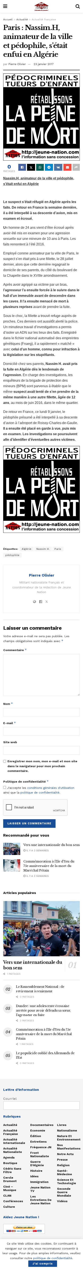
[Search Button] (78, 6)
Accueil (8, 19)
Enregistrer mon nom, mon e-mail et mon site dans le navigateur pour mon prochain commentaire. (42, 766)
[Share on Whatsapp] (40, 167)
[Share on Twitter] (31, 167)
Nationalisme (67, 1130)
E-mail (9, 723)
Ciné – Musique (9, 1188)
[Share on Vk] (58, 167)
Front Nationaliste (39, 1154)
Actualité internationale (14, 1141)
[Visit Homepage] (41, 6)
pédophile (12, 555)
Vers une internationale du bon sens (51, 845)
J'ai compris (43, 1263)
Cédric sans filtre (12, 1170)
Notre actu (65, 1154)
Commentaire (15, 650)
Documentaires (41, 1125)
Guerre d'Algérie (37, 1163)
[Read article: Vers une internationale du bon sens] (11, 849)
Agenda (8, 1157)
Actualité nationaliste (12, 1150)
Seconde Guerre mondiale (64, 1192)
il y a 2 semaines (37, 850)
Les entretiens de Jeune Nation (41, 1200)
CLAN (7, 1195)
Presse (62, 1159)
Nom (8, 704)
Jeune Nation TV (40, 1189)
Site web (10, 742)
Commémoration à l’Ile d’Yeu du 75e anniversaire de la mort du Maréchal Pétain (48, 865)
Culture (9, 1206)
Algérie (26, 548)
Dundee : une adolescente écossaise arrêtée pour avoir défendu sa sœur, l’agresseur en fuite (43, 1010)
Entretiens (38, 1141)
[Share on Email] (67, 167)
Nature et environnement (68, 1137)
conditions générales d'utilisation (50, 787)
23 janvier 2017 (44, 64)
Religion (63, 1165)
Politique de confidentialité (26, 781)
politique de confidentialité (39, 792)
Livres (61, 1125)
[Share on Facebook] (22, 167)
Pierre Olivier (17, 64)
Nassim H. (43, 548)
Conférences (13, 1201)
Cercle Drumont (10, 1179)
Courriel (10, 1099)
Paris (57, 548)
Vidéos (62, 1201)
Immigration (39, 1182)
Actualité (22, 19)
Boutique (10, 1163)
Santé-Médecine (64, 1172)
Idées (34, 1176)
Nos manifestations (68, 1146)
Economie (37, 1130)
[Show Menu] (5, 6)
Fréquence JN (40, 1147)
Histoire (36, 1170)
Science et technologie (66, 1181)
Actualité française (44, 19)
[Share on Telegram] (49, 167)
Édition (35, 1136)
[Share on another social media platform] (76, 167)
